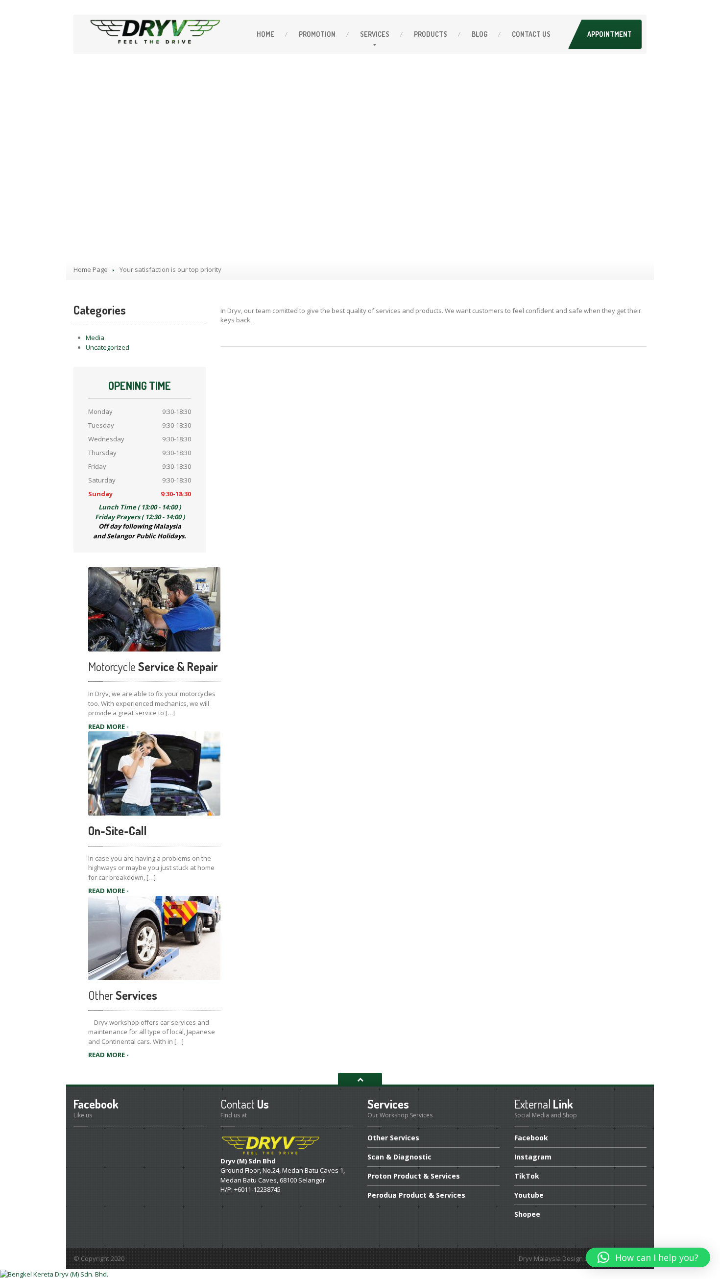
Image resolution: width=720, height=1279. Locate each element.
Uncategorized (107, 347)
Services (374, 34)
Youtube (529, 1195)
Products (430, 34)
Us (531, 34)
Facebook (531, 1138)
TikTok (526, 1176)
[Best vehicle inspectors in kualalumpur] (54, 1273)
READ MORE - (108, 726)
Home (265, 34)
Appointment (609, 34)
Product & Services (413, 1176)
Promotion (317, 34)
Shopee (527, 1214)
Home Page (90, 269)
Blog (479, 34)
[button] (648, 1257)
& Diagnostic (399, 1156)
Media (95, 337)
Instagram (533, 1156)
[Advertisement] (360, 186)
